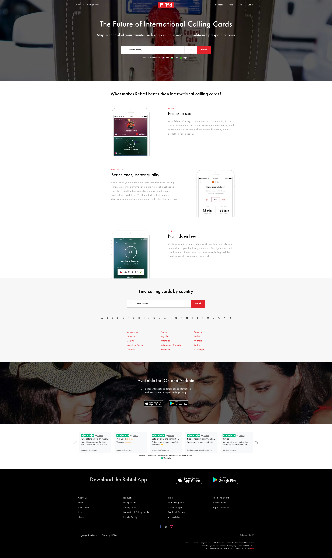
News (81, 517)
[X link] (166, 527)
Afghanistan (133, 332)
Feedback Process (176, 512)
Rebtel (81, 502)
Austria (197, 345)
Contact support (175, 507)
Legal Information (221, 507)
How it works (84, 507)
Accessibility (174, 517)
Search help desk (176, 502)
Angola (164, 332)
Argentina (165, 349)
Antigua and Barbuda (171, 345)
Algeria (130, 341)
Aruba (197, 336)
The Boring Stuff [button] (221, 498)
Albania (131, 336)
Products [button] (127, 498)
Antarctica (165, 341)
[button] (190, 50)
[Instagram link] (171, 527)
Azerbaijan (199, 349)
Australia (198, 341)
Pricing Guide (129, 502)
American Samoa (135, 345)
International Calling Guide (136, 512)
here (252, 548)
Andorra (131, 349)
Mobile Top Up (130, 517)
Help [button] (170, 498)
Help (231, 5)
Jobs (80, 512)
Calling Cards (129, 507)
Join (240, 5)
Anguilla (164, 336)
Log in (250, 5)
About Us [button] (82, 498)
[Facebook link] (161, 527)
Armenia (198, 332)
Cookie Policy (220, 502)
